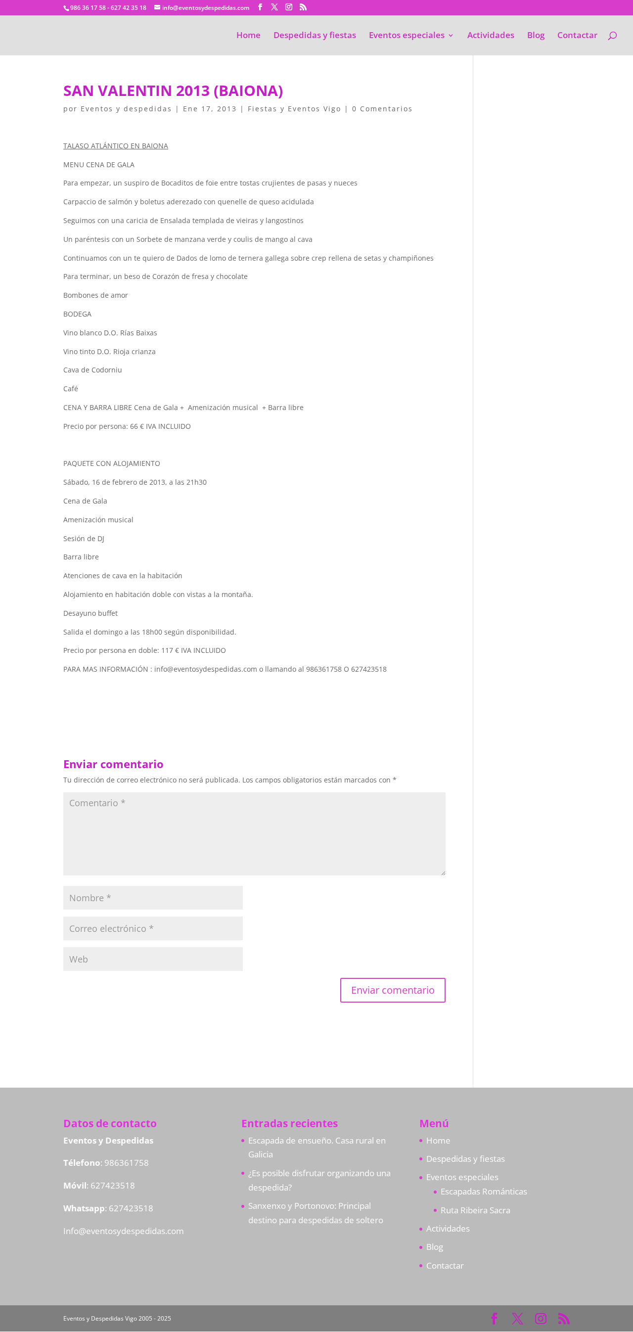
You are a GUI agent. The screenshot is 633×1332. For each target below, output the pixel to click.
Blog (535, 36)
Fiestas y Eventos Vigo (294, 108)
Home (248, 36)
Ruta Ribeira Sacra (475, 1210)
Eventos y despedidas (126, 108)
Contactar (577, 36)
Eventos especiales (407, 36)
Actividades (490, 36)
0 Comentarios (382, 108)
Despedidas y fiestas (314, 36)
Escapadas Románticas (484, 1191)
